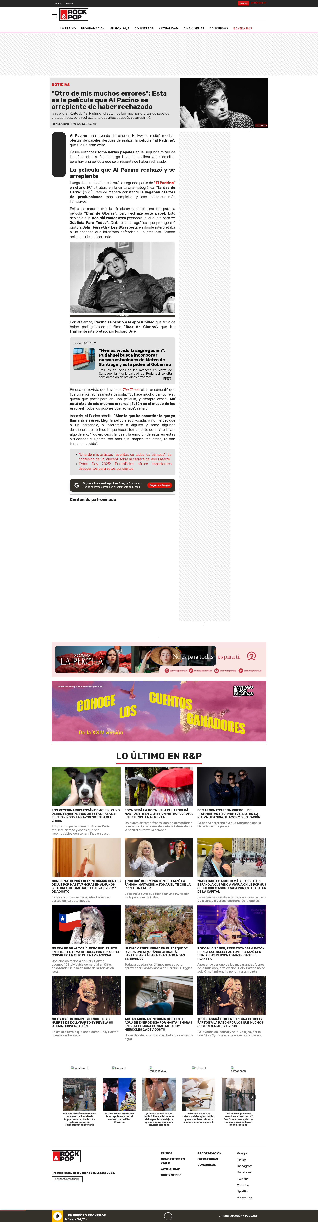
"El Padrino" (164, 183)
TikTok (241, 1160)
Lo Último (68, 28)
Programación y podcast (239, 1215)
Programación (93, 28)
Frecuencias (207, 1159)
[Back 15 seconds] (160, 1216)
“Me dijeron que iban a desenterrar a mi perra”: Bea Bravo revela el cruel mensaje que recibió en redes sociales (238, 1119)
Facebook (244, 1172)
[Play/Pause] (168, 1216)
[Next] (184, 1216)
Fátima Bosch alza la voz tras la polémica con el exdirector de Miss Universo (119, 1117)
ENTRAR (243, 3)
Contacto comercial (67, 1179)
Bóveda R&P (242, 28)
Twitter (242, 1179)
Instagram (244, 1166)
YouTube (242, 1185)
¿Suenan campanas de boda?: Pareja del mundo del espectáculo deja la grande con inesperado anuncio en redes (159, 1119)
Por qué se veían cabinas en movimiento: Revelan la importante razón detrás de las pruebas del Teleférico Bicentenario (79, 1119)
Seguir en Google (160, 485)
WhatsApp (244, 1198)
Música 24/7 (120, 28)
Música (166, 1153)
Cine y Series (171, 1175)
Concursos (219, 28)
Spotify (242, 1191)
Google (241, 1153)
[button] (13, 1210)
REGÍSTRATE (258, 3)
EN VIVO (58, 3)
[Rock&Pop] (73, 15)
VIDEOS (69, 3)
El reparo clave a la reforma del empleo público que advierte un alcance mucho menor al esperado (198, 1117)
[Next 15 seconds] (176, 1216)
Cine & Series (194, 28)
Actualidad (168, 28)
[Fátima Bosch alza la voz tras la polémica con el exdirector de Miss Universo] (119, 1094)
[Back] (152, 1216)
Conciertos (144, 28)
